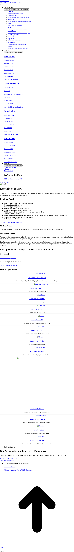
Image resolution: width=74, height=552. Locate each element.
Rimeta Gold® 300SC (37, 419)
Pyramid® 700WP (37, 440)
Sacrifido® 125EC (37, 409)
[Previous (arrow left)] (1, 551)
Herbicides (9, 138)
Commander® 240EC (9, 145)
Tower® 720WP (8, 128)
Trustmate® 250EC (9, 121)
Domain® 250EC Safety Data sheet (8, 258)
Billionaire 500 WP (9, 60)
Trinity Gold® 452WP (10, 115)
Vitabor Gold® (8, 100)
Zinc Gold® (7, 97)
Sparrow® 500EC (37, 341)
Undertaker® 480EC (9, 76)
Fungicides (9, 111)
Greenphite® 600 (8, 103)
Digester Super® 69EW (10, 155)
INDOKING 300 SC (9, 73)
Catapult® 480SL (8, 149)
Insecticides (9, 56)
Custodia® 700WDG (9, 118)
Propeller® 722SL (37, 430)
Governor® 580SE (9, 142)
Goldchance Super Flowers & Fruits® (13, 94)
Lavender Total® (8, 87)
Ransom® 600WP (37, 351)
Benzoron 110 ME (9, 63)
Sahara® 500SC (8, 131)
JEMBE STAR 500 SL (9, 152)
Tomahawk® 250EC (9, 124)
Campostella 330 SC (9, 66)
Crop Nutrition (11, 83)
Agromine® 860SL (9, 158)
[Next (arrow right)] (2, 551)
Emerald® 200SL (8, 70)
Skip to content (4, 1)
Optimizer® (7, 91)
